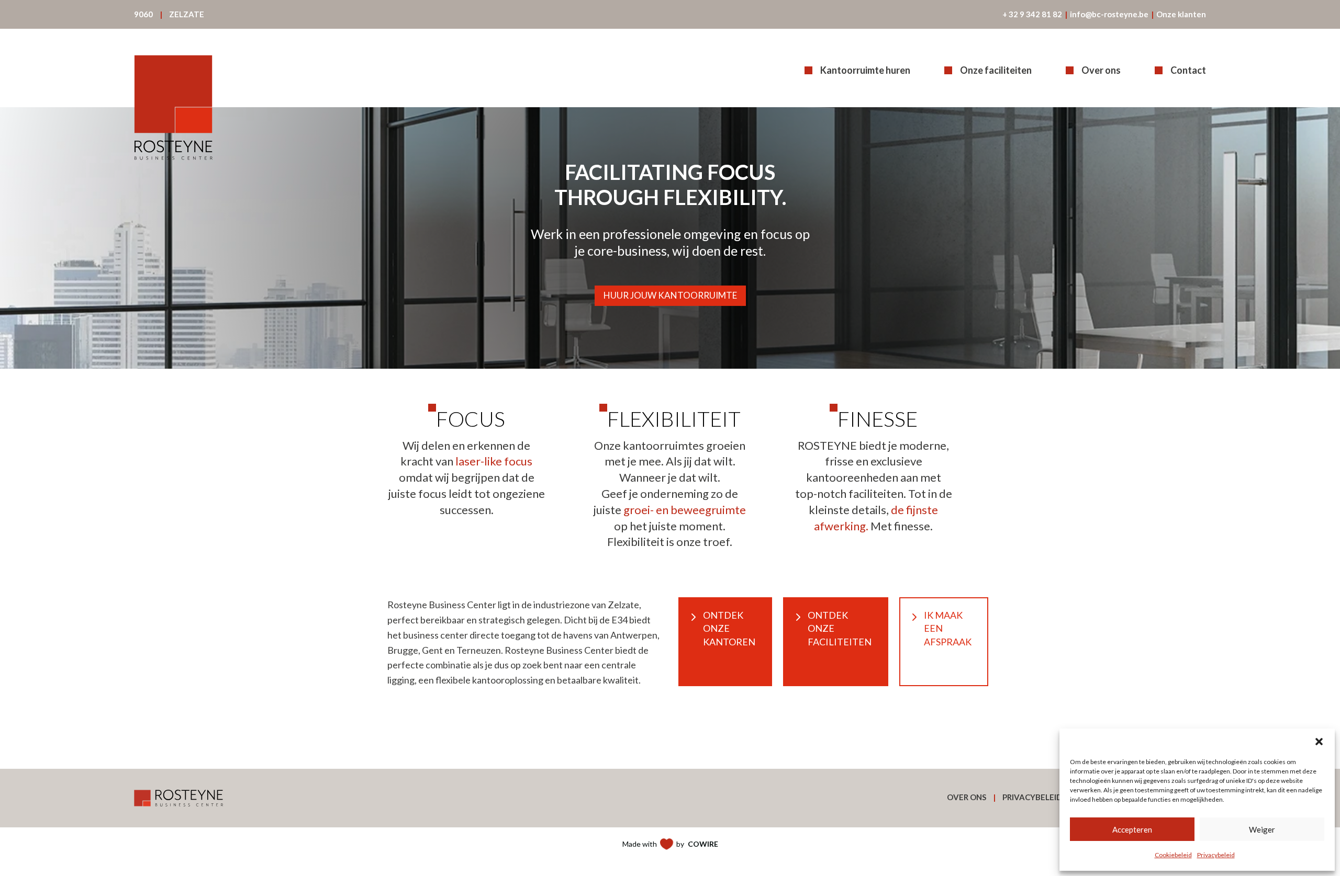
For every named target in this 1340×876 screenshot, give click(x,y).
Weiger (1262, 829)
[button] (1319, 741)
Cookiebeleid (1173, 855)
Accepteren (1132, 829)
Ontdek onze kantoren (729, 628)
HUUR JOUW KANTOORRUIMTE (670, 295)
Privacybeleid (1216, 855)
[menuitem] (143, 14)
